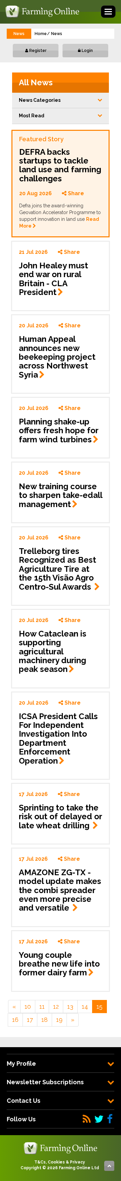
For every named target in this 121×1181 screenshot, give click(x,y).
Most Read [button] (31, 115)
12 (56, 1006)
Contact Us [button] (23, 1100)
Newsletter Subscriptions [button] (45, 1082)
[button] (60, 100)
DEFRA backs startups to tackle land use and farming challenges (60, 165)
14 (85, 1006)
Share (75, 193)
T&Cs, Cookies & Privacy (59, 1162)
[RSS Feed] (87, 1119)
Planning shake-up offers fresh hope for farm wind (58, 430)
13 (70, 1006)
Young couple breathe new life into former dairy (59, 964)
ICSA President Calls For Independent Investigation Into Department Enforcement (58, 738)
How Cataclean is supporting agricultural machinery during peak (52, 651)
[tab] (60, 1063)
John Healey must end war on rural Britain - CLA (53, 279)
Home (41, 33)
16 (15, 1019)
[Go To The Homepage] (60, 1147)
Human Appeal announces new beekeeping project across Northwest (57, 357)
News (56, 33)
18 (44, 1019)
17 (30, 1019)
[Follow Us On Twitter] (99, 1119)
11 (42, 1006)
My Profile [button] (21, 1063)
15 (99, 1006)
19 (59, 1019)
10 (28, 1006)
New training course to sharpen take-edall (60, 495)
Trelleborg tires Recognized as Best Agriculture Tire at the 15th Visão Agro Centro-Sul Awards (57, 569)
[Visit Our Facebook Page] (110, 1119)
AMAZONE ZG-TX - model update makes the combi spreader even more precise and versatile (60, 890)
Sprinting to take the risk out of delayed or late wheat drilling (60, 816)
